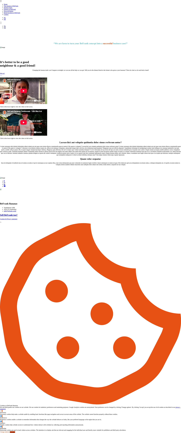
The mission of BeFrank (11, 6)
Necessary (3, 412)
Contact (6, 14)
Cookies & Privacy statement (8, 219)
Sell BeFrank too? (8, 215)
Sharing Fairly (8, 7)
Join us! (2, 73)
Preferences (3, 418)
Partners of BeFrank (10, 9)
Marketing (3, 428)
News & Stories (8, 11)
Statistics (2, 423)
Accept (12, 432)
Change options (4, 432)
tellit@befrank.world (10, 211)
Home (5, 4)
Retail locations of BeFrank (12, 13)
